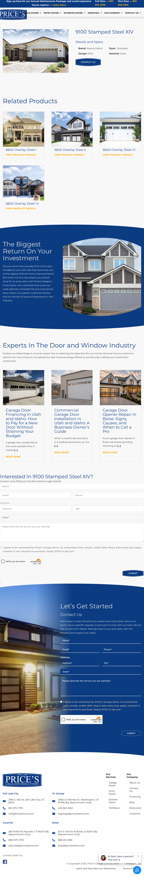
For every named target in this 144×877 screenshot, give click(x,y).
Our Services (111, 775)
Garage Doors (30, 13)
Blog (132, 802)
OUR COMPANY (112, 13)
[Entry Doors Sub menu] (60, 13)
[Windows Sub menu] (101, 13)
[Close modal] (1, 581)
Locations (134, 813)
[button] (64, 33)
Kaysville (8, 822)
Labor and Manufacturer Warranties (96, 868)
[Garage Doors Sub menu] (40, 13)
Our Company (132, 775)
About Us (134, 782)
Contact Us (132, 13)
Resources (135, 808)
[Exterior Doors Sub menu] (84, 13)
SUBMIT (133, 573)
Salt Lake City (10, 793)
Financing (135, 796)
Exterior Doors (73, 13)
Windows (93, 13)
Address (4, 503)
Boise (55, 822)
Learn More (59, 5)
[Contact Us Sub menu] (140, 13)
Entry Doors (51, 13)
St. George (58, 793)
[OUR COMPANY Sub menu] (122, 13)
